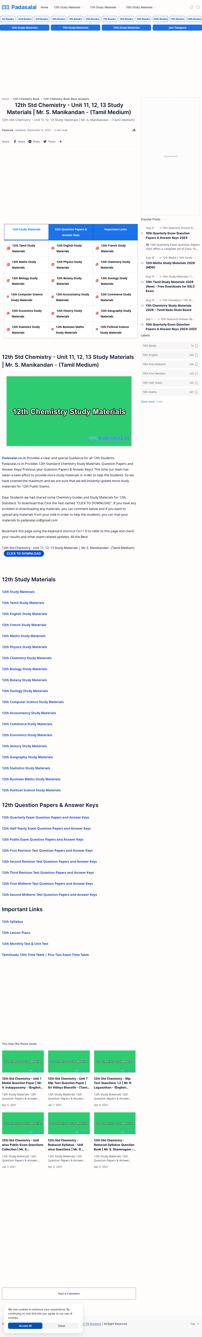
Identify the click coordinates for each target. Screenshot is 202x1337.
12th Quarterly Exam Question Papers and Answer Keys (45, 817)
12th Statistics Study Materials (26, 329)
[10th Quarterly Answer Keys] (181, 227)
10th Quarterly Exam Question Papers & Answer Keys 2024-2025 (171, 327)
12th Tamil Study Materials (23, 248)
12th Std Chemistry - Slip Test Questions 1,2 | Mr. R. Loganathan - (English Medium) (113, 1083)
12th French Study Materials (113, 248)
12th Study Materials (25, 27)
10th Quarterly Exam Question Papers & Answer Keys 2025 (168, 235)
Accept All (25, 1325)
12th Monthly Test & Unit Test (25, 944)
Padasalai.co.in (14, 458)
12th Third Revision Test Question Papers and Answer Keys (48, 872)
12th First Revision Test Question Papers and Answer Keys (47, 850)
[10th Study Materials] (176, 276)
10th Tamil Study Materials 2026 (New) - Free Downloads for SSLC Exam (170, 286)
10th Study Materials (126, 27)
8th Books (126, 18)
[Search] (198, 7)
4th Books (58, 18)
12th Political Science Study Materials (114, 329)
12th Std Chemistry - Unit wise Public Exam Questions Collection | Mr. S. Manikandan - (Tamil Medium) (22, 1145)
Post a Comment (69, 1293)
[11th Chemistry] (172, 300)
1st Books (8, 18)
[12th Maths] (170, 257)
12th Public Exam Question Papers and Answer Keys (42, 839)
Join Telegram (177, 27)
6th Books (92, 18)
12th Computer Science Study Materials (27, 297)
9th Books (143, 18)
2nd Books (24, 18)
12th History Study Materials (69, 313)
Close (61, 1325)
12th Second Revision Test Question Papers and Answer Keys (49, 861)
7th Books (109, 18)
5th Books (75, 18)
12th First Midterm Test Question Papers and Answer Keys (47, 883)
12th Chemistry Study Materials (115, 264)
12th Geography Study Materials (116, 313)
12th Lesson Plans (16, 932)
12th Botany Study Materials (69, 281)
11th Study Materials (75, 27)
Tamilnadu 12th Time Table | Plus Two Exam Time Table (45, 955)
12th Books (194, 18)
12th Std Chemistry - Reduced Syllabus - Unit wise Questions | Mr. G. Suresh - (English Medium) (67, 1145)
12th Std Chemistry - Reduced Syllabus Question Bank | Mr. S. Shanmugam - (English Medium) (114, 1145)
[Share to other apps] (60, 141)
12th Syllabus (12, 921)
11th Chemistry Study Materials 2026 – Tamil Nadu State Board (169, 308)
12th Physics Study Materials (69, 264)
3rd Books (41, 18)
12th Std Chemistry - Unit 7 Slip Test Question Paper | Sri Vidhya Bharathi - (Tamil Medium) (68, 1083)
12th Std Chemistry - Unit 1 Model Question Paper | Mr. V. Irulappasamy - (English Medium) (22, 1083)
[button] (191, 7)
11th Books (177, 18)
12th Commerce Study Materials (116, 297)
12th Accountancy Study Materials (72, 297)
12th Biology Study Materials (25, 281)
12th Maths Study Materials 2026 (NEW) (170, 265)
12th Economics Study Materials (27, 313)
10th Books (160, 18)
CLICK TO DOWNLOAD (24, 553)
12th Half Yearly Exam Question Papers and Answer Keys (46, 828)
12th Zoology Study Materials (114, 281)
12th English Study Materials (69, 248)
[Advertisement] (101, 59)
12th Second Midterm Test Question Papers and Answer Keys (49, 894)
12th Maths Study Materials (24, 264)
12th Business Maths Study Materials (70, 329)
